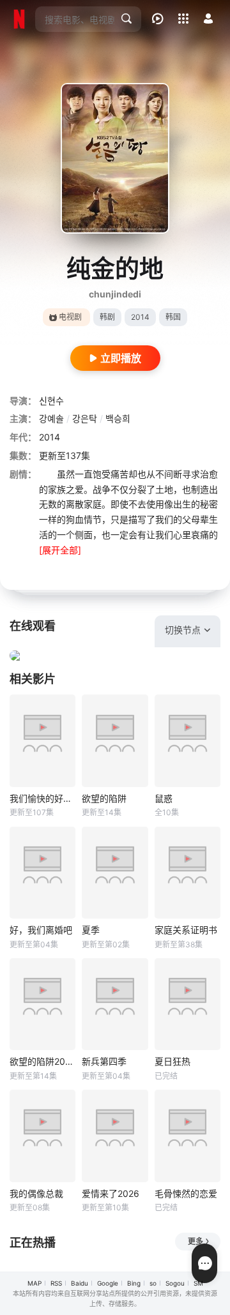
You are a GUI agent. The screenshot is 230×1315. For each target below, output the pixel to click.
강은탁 (84, 418)
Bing (134, 1283)
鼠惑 (163, 798)
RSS (56, 1283)
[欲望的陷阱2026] (42, 1004)
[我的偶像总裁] (42, 1136)
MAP (34, 1283)
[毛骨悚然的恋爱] (187, 1136)
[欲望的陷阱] (115, 741)
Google (107, 1283)
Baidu (79, 1283)
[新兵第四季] (115, 1004)
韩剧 (107, 317)
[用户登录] (208, 18)
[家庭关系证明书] (187, 873)
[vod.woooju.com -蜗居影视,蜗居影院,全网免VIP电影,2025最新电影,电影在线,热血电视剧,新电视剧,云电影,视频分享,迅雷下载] (19, 19)
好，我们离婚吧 (41, 929)
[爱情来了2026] (115, 1136)
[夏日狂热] (187, 1004)
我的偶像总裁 (36, 1193)
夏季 (91, 929)
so (153, 1283)
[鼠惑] (187, 741)
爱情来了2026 (110, 1193)
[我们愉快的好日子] (42, 741)
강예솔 (51, 418)
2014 (140, 317)
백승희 (117, 418)
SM (198, 1283)
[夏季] (115, 873)
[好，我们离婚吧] (42, 873)
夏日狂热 (172, 1061)
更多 (195, 1241)
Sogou (175, 1283)
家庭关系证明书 (186, 929)
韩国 (173, 317)
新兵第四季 (104, 1061)
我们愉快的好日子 (42, 798)
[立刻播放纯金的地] (115, 158)
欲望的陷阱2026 (42, 1061)
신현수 (51, 400)
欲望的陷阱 (104, 798)
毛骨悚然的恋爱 (186, 1193)
